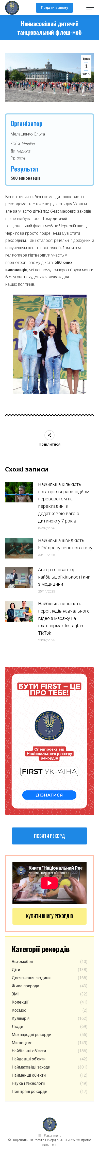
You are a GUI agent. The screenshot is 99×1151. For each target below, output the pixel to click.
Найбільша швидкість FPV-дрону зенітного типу (65, 544)
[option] (50, 344)
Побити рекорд (49, 836)
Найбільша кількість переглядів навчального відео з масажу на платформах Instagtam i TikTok (64, 618)
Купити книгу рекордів (49, 916)
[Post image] (19, 492)
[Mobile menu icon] (90, 7)
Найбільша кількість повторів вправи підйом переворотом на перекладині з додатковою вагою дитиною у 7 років (63, 502)
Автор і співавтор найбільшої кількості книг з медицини (65, 577)
